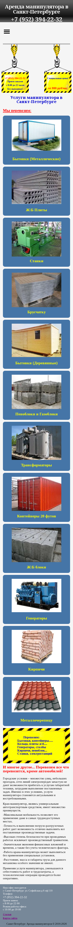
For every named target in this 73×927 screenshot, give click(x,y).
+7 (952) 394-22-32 (15, 78)
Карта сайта (10, 918)
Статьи (7, 914)
